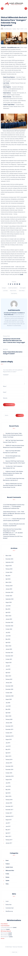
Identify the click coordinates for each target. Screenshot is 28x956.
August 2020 (9, 699)
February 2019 (9, 759)
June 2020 (8, 706)
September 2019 (9, 736)
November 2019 (9, 729)
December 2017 (9, 806)
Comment (6, 374)
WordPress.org (9, 911)
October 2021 (9, 659)
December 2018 (9, 766)
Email (5, 392)
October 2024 (9, 572)
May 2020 (8, 709)
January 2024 (9, 589)
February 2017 (9, 839)
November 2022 (9, 625)
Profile (7, 873)
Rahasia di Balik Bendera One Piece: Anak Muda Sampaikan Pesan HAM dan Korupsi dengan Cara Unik (12, 485)
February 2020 (9, 719)
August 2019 (9, 739)
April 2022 (8, 642)
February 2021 (9, 679)
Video (7, 884)
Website (5, 398)
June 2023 (8, 605)
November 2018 (9, 769)
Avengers (4, 287)
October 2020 (9, 692)
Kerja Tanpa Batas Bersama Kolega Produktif (12, 353)
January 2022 (9, 649)
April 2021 (8, 672)
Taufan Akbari (22, 290)
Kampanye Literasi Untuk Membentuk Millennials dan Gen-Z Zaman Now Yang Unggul (14, 340)
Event (7, 860)
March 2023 (8, 615)
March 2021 (8, 676)
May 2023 (8, 609)
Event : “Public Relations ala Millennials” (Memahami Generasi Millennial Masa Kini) (14, 513)
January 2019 (9, 762)
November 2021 (9, 656)
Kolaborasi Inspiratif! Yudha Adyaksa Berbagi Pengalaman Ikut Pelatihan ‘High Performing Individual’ (13, 473)
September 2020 (9, 696)
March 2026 (8, 555)
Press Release (4, 923)
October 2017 (9, 813)
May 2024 (8, 575)
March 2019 (8, 756)
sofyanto (5, 524)
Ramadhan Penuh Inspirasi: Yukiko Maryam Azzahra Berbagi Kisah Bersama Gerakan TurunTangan (12, 435)
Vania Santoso (14, 293)
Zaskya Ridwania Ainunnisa (9, 511)
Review (7, 877)
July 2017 (8, 823)
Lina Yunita (5, 290)
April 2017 (8, 833)
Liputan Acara (9, 867)
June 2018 (8, 786)
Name (5, 386)
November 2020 (9, 689)
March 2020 (8, 716)
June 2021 (8, 669)
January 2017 (9, 843)
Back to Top (14, 952)
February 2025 (9, 569)
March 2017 (8, 836)
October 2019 (9, 732)
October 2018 (9, 773)
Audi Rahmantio (8, 28)
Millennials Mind (10, 870)
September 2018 (9, 776)
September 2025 (9, 562)
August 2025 (9, 565)
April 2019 (8, 752)
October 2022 (9, 629)
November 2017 (9, 809)
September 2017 (9, 816)
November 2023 (9, 592)
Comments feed (9, 908)
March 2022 (8, 646)
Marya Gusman (13, 290)
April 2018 (8, 793)
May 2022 (8, 639)
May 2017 (8, 829)
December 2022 (9, 622)
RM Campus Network (6, 931)
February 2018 (9, 799)
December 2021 (9, 652)
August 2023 (9, 602)
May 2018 (8, 789)
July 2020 (8, 702)
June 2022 (8, 635)
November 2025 (9, 559)
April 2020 (8, 712)
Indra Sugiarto (23, 287)
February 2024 (9, 585)
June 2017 (8, 826)
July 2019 (8, 742)
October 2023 (9, 595)
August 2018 (9, 779)
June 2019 (8, 746)
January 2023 (9, 619)
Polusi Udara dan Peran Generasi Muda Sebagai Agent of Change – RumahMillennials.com (12, 530)
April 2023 (8, 612)
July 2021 (8, 666)
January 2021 (9, 682)
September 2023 (9, 599)
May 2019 (8, 749)
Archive (2, 938)
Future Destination (5, 925)
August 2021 (9, 662)
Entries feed (8, 904)
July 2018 (8, 783)
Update (14, 28)
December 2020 (9, 686)
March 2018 (8, 796)
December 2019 (9, 726)
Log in (7, 901)
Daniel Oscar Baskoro (12, 287)
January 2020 (9, 722)
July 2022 (8, 632)
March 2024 (8, 582)
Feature (8, 863)
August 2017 (9, 819)
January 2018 (9, 803)
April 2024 (8, 579)
